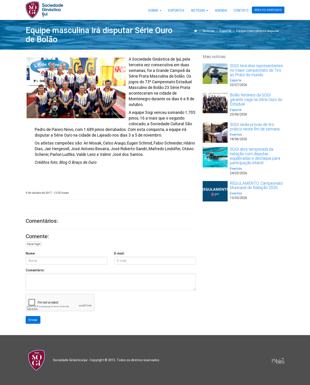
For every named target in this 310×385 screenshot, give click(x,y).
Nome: (30, 253)
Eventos (236, 134)
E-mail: (119, 253)
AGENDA (221, 10)
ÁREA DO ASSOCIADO (268, 10)
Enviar (33, 320)
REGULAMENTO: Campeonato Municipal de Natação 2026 (256, 185)
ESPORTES (176, 10)
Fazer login (34, 244)
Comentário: (35, 270)
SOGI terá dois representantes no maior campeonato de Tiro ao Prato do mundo (256, 70)
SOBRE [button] (153, 10)
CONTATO (241, 10)
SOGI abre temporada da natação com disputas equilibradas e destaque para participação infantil (255, 156)
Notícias (209, 31)
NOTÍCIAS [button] (198, 10)
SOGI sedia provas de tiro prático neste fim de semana (255, 126)
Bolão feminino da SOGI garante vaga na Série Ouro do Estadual (256, 99)
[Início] (195, 31)
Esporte (225, 31)
